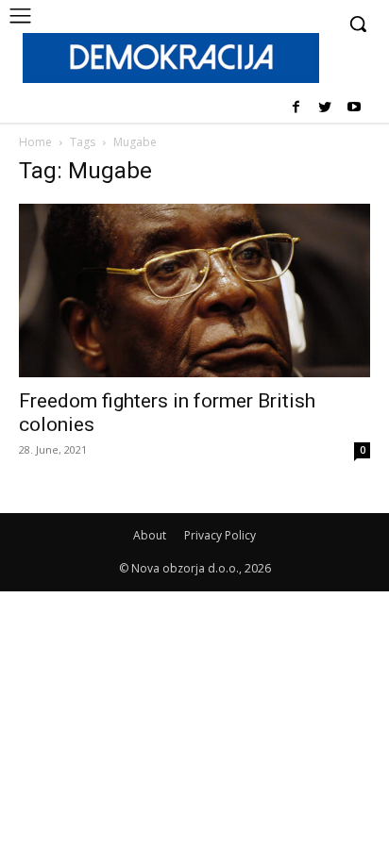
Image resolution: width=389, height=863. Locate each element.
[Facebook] (296, 108)
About (149, 535)
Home (35, 142)
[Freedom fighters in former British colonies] (194, 290)
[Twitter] (324, 108)
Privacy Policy (220, 535)
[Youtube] (353, 108)
